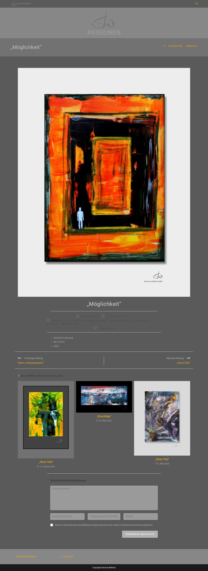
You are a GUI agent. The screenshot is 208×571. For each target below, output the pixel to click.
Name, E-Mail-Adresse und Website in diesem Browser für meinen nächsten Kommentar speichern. (104, 525)
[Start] (164, 46)
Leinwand (52, 324)
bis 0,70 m (79, 320)
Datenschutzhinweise (26, 556)
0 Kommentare (106, 328)
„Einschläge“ (104, 416)
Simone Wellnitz (89, 316)
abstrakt (56, 320)
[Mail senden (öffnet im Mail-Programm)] (196, 3)
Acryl (67, 320)
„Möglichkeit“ (191, 46)
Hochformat (142, 320)
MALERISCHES (70, 324)
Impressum (68, 556)
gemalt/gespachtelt (120, 320)
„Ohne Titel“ (46, 462)
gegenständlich (97, 320)
